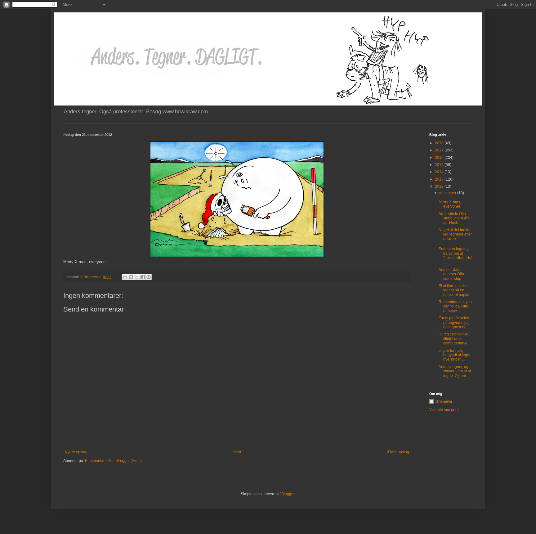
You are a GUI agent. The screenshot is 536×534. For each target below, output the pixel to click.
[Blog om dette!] (131, 277)
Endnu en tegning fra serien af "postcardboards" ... (455, 255)
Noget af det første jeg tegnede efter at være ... (455, 234)
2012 (439, 186)
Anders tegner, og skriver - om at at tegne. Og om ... (455, 371)
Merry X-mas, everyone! (450, 204)
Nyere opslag (76, 452)
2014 (439, 172)
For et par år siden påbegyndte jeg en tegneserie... (454, 322)
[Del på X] (137, 277)
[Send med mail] (125, 277)
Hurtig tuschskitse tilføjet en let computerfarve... (454, 338)
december (448, 193)
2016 (439, 157)
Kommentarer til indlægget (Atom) (113, 461)
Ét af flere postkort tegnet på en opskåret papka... (455, 290)
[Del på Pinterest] (148, 277)
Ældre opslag (397, 452)
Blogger (287, 494)
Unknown (444, 401)
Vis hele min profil (444, 409)
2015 (439, 165)
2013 (439, 179)
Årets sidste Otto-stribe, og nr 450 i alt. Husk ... (455, 218)
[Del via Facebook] (143, 277)
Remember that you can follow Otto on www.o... (455, 306)
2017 (439, 150)
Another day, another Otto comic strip (451, 274)
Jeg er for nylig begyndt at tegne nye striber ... (455, 355)
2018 (439, 143)
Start (237, 452)
